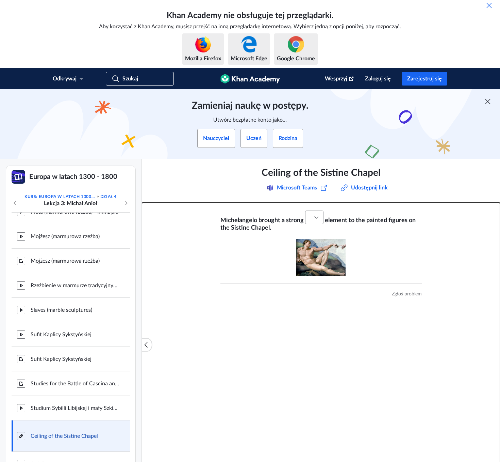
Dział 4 (108, 197)
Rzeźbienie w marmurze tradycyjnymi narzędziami (75, 285)
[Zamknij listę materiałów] (146, 345)
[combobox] (314, 217)
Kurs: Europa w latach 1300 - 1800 (59, 197)
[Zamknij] (489, 5)
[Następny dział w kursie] (126, 203)
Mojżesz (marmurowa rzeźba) (65, 236)
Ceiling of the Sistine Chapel (64, 436)
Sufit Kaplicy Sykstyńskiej (61, 334)
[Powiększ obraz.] (321, 257)
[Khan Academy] (250, 78)
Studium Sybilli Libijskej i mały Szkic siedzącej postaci (75, 408)
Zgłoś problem (407, 294)
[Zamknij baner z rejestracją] (488, 101)
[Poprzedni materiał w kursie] (15, 203)
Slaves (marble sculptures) (61, 310)
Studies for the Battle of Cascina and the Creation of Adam (75, 383)
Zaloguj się (378, 78)
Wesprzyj (336, 78)
